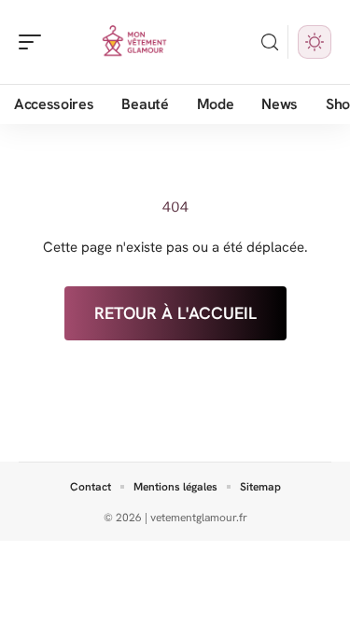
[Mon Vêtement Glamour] (134, 42)
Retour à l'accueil (175, 313)
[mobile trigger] (34, 42)
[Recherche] (270, 42)
